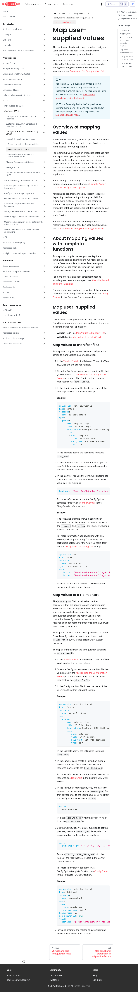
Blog (95, 975)
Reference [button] (68, 4)
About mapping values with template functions (126, 41)
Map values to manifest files (127, 58)
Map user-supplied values (126, 51)
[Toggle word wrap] (101, 405)
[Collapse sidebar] (23, 961)
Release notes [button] (32, 4)
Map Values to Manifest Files (90, 332)
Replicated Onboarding (18, 979)
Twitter (53, 979)
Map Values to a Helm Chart (87, 337)
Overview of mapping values (126, 32)
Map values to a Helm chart (127, 64)
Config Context (87, 502)
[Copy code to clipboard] (106, 405)
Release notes (13, 975)
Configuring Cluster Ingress (79, 546)
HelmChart (76, 777)
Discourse (55, 975)
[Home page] (55, 14)
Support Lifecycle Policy (67, 114)
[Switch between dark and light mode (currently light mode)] (101, 4)
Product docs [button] (51, 4)
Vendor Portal (70, 361)
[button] (24, 16)
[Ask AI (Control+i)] (133, 4)
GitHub (96, 979)
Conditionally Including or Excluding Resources (80, 228)
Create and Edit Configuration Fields (88, 71)
